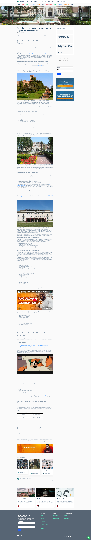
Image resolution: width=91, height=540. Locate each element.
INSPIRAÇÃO (38, 4)
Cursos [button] (35, 1)
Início (28, 1)
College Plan (30, 380)
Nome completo (59, 65)
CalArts (42, 375)
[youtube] (70, 536)
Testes (42, 522)
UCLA (18, 63)
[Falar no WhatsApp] (88, 537)
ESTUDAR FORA (60, 4)
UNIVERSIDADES (33, 4)
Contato (57, 1)
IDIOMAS (23, 4)
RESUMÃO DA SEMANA (49, 4)
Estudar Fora (43, 527)
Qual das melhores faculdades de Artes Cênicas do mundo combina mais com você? (33, 345)
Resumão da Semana (44, 524)
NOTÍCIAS (72, 4)
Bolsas (42, 515)
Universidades (43, 519)
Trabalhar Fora (43, 528)
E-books (65, 515)
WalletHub (30, 326)
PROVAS (27, 4)
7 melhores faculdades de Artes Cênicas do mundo (27, 346)
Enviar (19, 529)
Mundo (42, 525)
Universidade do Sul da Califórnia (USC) (32, 125)
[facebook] (64, 536)
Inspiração (43, 521)
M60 (33, 435)
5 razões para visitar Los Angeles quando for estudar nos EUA (34, 53)
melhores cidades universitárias (22, 46)
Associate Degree (47, 328)
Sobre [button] (53, 1)
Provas (42, 518)
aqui (39, 432)
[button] (32, 1)
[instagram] (66, 536)
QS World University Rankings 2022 (38, 65)
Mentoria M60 (55, 515)
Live (45, 1)
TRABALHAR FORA (66, 4)
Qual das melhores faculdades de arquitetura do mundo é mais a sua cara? (32, 347)
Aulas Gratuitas (66, 518)
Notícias (42, 530)
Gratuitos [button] (41, 1)
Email (58, 69)
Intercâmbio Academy (56, 518)
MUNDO (55, 4)
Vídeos (49, 1)
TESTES (43, 4)
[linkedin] (72, 536)
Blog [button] (31, 1)
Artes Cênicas (45, 395)
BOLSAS (19, 4)
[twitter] (68, 536)
